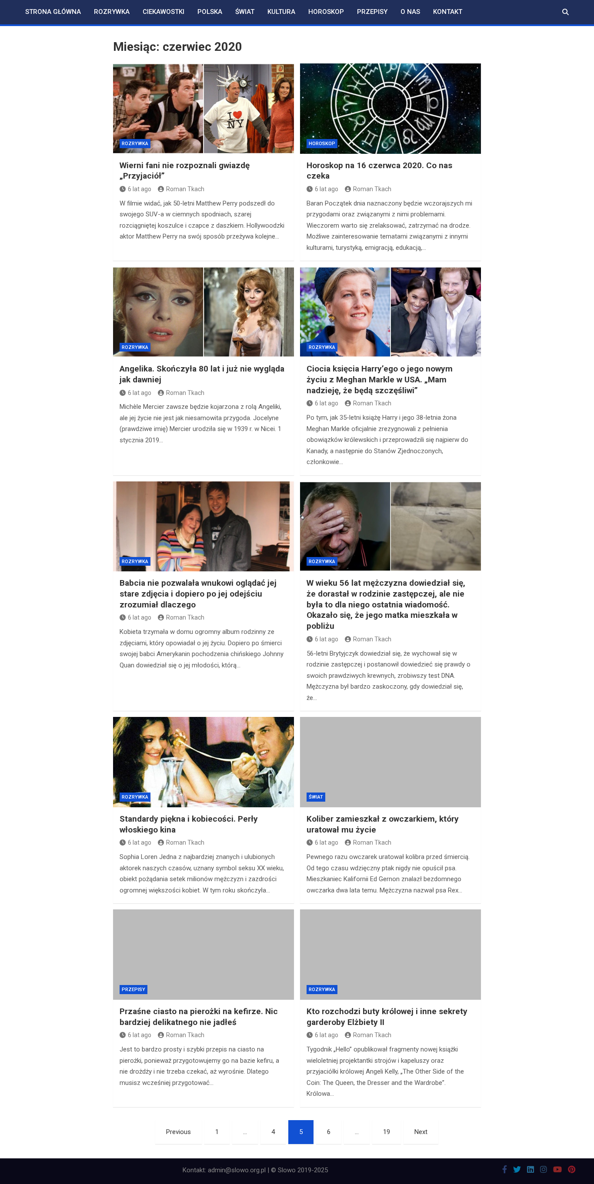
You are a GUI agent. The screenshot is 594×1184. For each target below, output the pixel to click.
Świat (244, 12)
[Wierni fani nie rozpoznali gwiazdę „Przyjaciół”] (203, 108)
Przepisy (372, 12)
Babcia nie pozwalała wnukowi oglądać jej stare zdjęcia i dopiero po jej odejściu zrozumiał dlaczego (198, 593)
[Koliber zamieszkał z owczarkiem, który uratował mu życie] (390, 762)
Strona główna (53, 12)
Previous (178, 1132)
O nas (410, 12)
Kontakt (447, 12)
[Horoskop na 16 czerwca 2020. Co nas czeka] (390, 108)
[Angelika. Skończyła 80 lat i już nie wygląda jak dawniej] (203, 312)
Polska (209, 12)
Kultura (281, 12)
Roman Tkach (185, 189)
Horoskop (326, 12)
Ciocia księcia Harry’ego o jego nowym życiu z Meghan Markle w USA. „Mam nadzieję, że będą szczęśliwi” (380, 379)
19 (386, 1132)
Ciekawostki (163, 12)
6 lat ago (139, 189)
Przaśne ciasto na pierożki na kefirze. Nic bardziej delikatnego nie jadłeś (199, 1016)
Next (420, 1132)
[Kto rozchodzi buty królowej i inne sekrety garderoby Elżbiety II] (390, 954)
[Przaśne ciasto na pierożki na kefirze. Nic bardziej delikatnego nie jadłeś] (203, 954)
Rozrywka (112, 12)
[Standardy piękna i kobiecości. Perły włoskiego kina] (203, 762)
